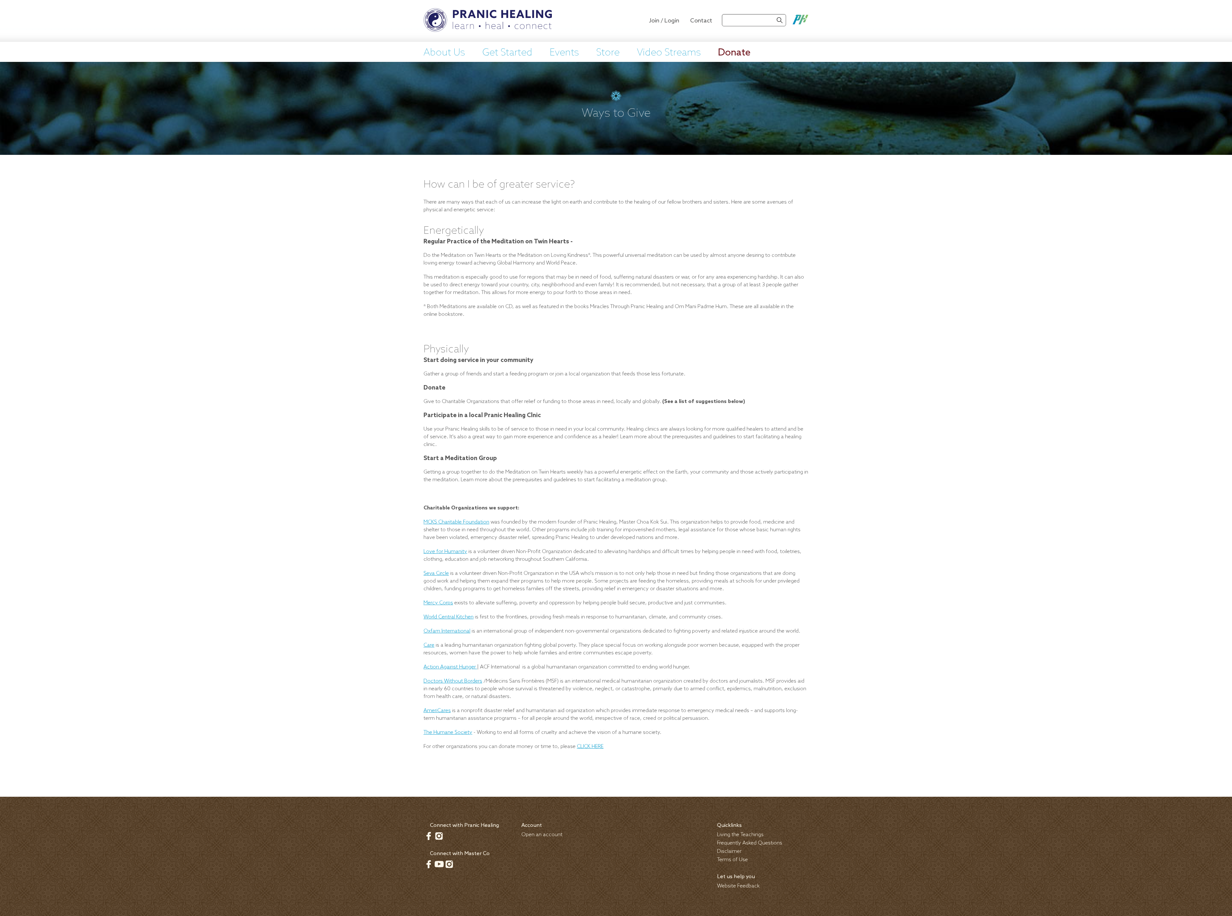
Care (429, 645)
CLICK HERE (590, 747)
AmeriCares (437, 711)
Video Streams (669, 53)
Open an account (541, 835)
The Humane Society (448, 732)
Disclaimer (729, 851)
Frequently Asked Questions (749, 843)
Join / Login (664, 20)
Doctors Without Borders (453, 681)
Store (608, 53)
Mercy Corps (438, 603)
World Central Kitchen (449, 617)
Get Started (507, 53)
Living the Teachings (740, 835)
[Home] (488, 21)
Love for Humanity (445, 552)
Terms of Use (732, 860)
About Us (444, 53)
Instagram (439, 836)
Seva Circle (436, 573)
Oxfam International (447, 631)
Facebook (429, 836)
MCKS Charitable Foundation (456, 522)
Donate (734, 53)
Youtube (439, 864)
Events (564, 53)
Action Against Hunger (450, 667)
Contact (701, 20)
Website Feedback (738, 886)
